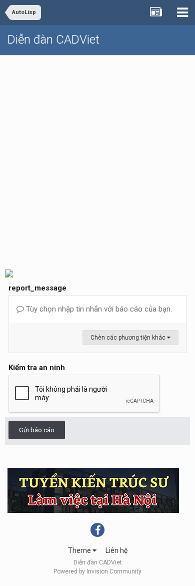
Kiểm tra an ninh (36, 367)
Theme (80, 550)
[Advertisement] (97, 158)
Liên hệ (117, 550)
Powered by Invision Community (98, 571)
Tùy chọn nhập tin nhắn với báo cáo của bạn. (98, 309)
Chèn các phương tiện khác (128, 337)
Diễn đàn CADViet (54, 40)
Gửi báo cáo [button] (36, 430)
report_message (37, 287)
